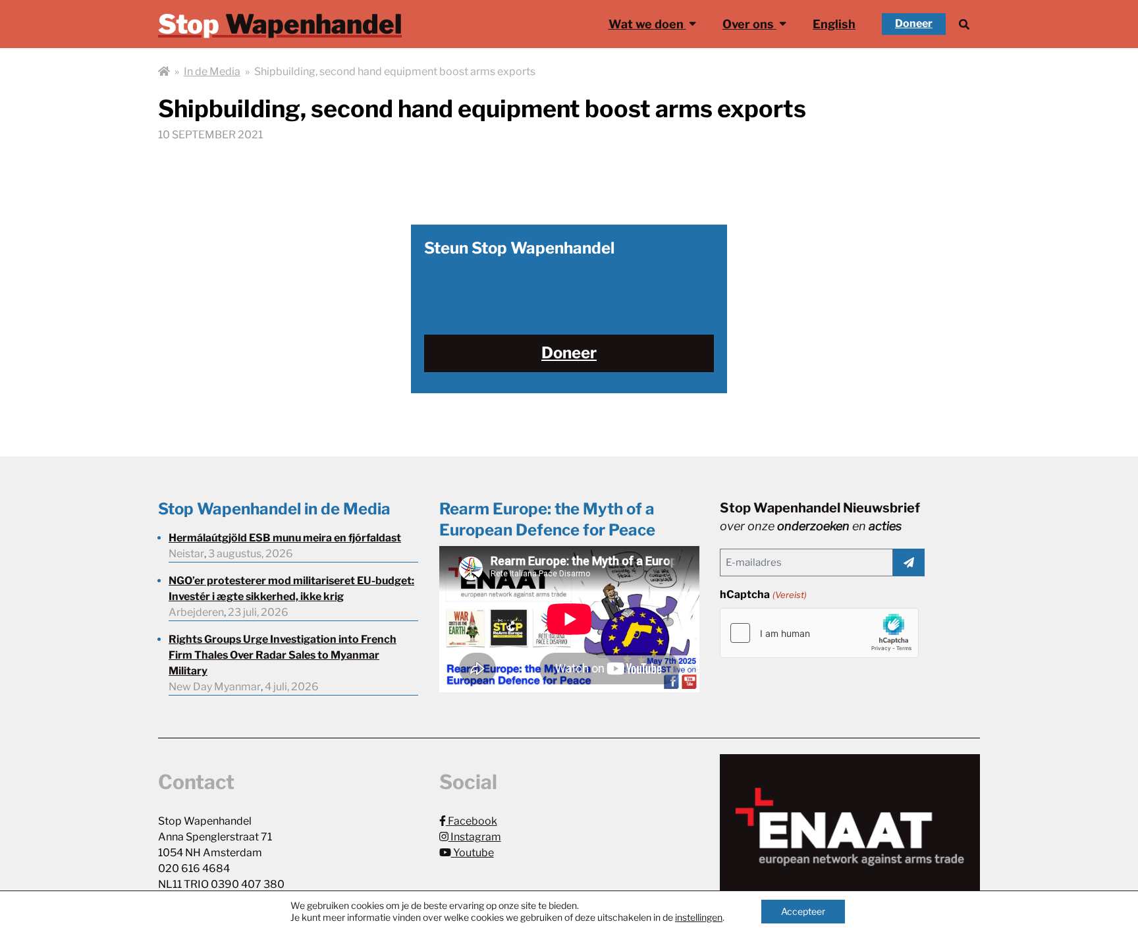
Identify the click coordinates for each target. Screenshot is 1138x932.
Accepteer (803, 911)
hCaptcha (763, 594)
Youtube (472, 852)
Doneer (914, 23)
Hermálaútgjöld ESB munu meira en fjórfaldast (285, 538)
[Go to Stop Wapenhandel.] (164, 71)
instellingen (698, 917)
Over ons (749, 24)
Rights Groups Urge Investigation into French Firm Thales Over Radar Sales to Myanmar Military (282, 655)
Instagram (474, 837)
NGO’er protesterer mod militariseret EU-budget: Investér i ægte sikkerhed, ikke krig (291, 588)
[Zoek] (964, 24)
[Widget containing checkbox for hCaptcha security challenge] (819, 633)
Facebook (471, 821)
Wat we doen (647, 24)
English (834, 24)
